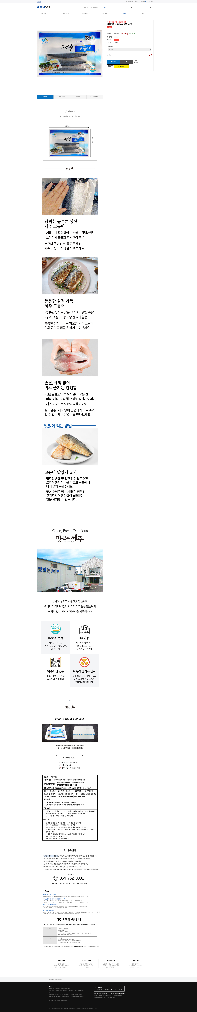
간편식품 (104, 13)
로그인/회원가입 (129, 1)
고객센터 (136, 1)
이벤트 (144, 13)
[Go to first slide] (150, 7)
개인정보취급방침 (53, 979)
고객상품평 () (62, 96)
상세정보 (45, 96)
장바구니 (143, 1)
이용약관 (60, 979)
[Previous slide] (131, 7)
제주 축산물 (66, 13)
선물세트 (124, 13)
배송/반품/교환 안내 (94, 96)
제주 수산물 (85, 13)
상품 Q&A (78, 96)
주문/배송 (151, 1)
